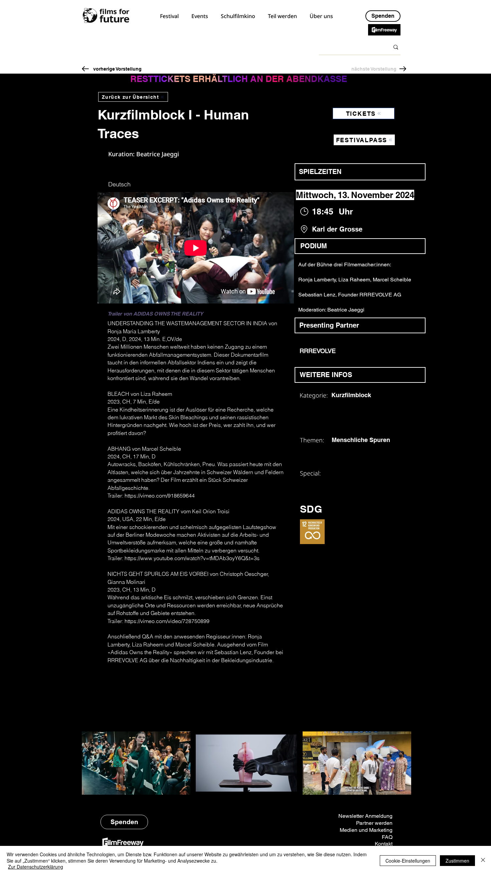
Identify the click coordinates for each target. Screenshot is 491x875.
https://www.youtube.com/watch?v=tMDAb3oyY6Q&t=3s (192, 558)
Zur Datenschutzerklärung (35, 866)
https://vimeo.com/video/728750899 (167, 621)
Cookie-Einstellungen (407, 860)
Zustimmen (457, 860)
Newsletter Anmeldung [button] (365, 816)
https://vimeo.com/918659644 (160, 495)
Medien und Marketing (366, 830)
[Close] (483, 860)
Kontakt (383, 844)
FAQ (387, 837)
